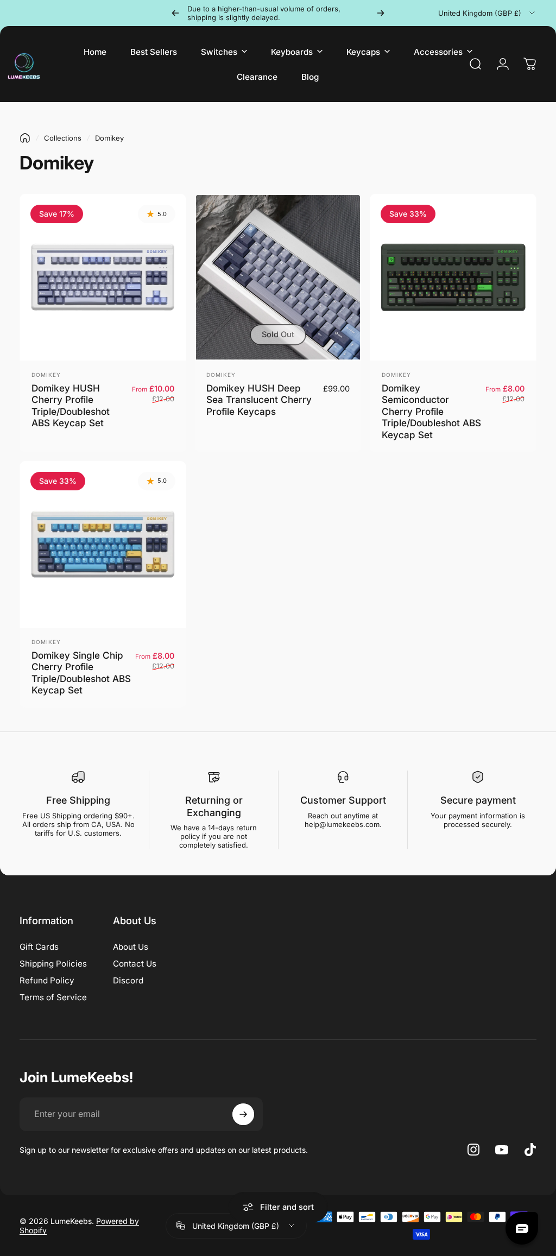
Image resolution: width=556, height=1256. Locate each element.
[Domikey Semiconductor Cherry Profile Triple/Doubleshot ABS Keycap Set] (453, 277)
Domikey (46, 374)
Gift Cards (39, 947)
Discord (128, 980)
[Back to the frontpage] (25, 137)
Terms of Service (53, 997)
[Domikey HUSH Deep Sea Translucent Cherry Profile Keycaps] (278, 277)
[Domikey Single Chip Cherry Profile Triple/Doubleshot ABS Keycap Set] (103, 544)
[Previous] (175, 13)
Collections (62, 138)
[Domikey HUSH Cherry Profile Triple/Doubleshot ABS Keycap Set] (103, 277)
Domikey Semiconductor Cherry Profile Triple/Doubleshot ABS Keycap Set (431, 411)
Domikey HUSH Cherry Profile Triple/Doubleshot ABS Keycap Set (70, 405)
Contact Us (134, 963)
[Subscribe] (243, 1114)
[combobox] (487, 13)
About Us (130, 947)
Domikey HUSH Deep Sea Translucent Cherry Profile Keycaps (259, 399)
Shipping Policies (53, 963)
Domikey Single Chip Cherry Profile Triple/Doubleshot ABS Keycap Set (81, 672)
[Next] (381, 13)
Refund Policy (47, 980)
